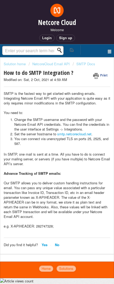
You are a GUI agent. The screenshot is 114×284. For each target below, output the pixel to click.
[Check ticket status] (72, 50)
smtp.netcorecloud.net (74, 133)
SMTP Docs (85, 63)
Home (46, 268)
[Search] (61, 50)
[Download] (47, 138)
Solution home (15, 63)
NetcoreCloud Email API (51, 63)
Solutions (66, 268)
